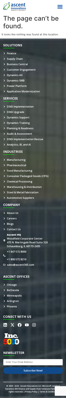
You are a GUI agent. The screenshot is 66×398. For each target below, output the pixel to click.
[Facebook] (20, 325)
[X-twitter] (12, 325)
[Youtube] (27, 325)
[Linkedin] (5, 325)
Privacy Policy (31, 391)
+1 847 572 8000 (16, 251)
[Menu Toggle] (60, 6)
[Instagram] (34, 325)
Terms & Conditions (48, 391)
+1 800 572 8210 (16, 259)
